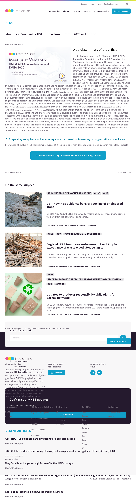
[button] (129, 494)
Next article (123, 172)
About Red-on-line (101, 11)
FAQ (99, 4)
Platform (76, 11)
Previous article (14, 172)
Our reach (60, 424)
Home (7, 328)
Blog (92, 4)
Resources (87, 11)
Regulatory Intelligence (40, 412)
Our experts (61, 416)
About (58, 412)
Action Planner (36, 435)
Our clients (60, 420)
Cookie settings (11, 467)
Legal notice (10, 463)
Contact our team (111, 4)
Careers (84, 4)
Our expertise (54, 11)
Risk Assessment (37, 429)
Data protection (11, 459)
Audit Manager (36, 424)
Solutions (66, 11)
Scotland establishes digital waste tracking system (34, 491)
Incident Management (39, 418)
